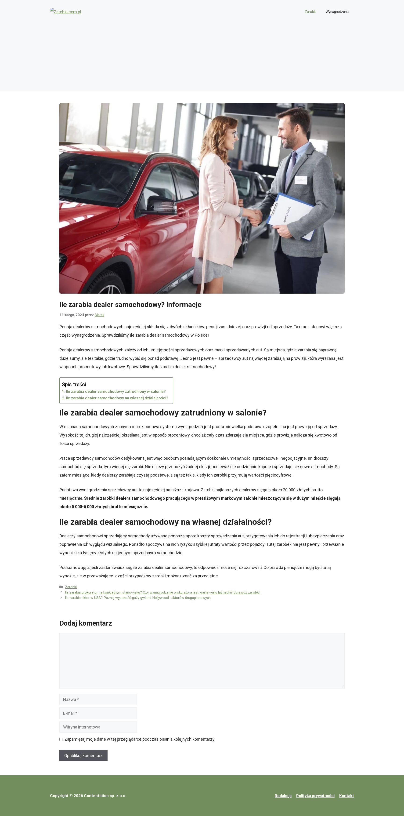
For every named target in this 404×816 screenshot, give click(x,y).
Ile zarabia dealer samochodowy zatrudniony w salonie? (116, 391)
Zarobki (310, 12)
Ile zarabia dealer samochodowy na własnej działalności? (117, 398)
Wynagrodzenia (337, 12)
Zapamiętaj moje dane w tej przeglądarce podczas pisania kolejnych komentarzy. (140, 739)
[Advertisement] (202, 58)
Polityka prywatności (315, 795)
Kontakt (346, 795)
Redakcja (283, 795)
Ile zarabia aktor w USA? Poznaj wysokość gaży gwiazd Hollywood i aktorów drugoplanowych (138, 598)
